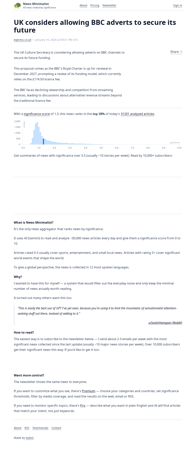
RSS (26, 428)
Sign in (177, 5)
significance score (37, 114)
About (83, 5)
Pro (82, 405)
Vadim (30, 438)
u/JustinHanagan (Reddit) (165, 323)
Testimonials (40, 428)
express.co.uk (22, 40)
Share (174, 52)
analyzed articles (137, 114)
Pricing (94, 5)
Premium (88, 391)
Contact (56, 428)
